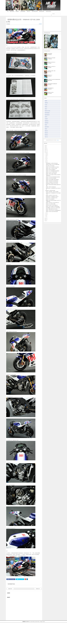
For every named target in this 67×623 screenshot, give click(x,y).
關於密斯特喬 (12, 11)
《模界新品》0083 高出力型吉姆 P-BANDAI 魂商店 (52, 211)
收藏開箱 (46, 100)
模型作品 (28, 11)
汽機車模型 (46, 102)
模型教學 (17, 11)
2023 (45, 145)
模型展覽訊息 (46, 120)
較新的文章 (10, 588)
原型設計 (46, 108)
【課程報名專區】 (48, 11)
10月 (46, 155)
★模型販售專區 (41, 11)
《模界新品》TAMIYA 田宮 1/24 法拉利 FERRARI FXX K (52, 202)
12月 (46, 153)
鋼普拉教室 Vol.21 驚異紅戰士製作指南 (50, 190)
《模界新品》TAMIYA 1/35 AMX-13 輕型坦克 (51, 173)
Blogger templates (37, 621)
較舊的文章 (38, 588)
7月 (46, 159)
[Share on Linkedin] (27, 579)
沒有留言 (40, 23)
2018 (45, 149)
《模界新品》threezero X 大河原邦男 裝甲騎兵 (51, 172)
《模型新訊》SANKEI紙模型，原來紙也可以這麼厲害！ (52, 191)
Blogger (34, 621)
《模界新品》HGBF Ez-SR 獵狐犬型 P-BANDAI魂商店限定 (52, 206)
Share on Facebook (11, 579)
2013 (45, 220)
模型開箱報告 (46, 122)
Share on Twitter (20, 579)
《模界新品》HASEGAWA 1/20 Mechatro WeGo (51, 195)
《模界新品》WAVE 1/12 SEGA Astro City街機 (51, 168)
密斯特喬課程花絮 (47, 114)
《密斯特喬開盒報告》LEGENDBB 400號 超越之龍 (52, 163)
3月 (46, 214)
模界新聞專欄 (23, 11)
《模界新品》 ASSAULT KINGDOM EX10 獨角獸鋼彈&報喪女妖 (53, 210)
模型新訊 (46, 124)
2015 (45, 218)
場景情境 (46, 116)
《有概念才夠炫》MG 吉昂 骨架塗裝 (50, 165)
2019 (45, 148)
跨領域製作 (46, 118)
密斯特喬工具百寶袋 (47, 110)
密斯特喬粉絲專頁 (35, 11)
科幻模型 (46, 104)
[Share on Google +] (25, 579)
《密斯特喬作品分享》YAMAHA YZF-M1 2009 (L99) (52, 183)
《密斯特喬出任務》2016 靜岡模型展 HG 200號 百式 (52, 196)
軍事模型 (46, 106)
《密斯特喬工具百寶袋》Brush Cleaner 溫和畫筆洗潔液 (52, 164)
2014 (45, 219)
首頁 (8, 11)
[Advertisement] (52, 23)
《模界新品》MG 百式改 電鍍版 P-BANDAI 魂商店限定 (52, 179)
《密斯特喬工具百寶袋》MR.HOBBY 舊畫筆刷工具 (52, 205)
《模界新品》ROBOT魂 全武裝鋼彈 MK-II (50, 169)
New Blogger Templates (42, 621)
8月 (46, 158)
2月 (46, 215)
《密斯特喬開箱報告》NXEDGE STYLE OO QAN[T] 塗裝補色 (53, 207)
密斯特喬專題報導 (47, 112)
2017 (45, 150)
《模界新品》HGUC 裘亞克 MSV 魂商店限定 (51, 178)
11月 (46, 154)
